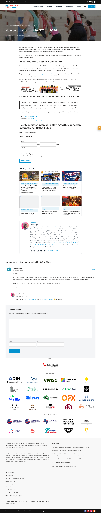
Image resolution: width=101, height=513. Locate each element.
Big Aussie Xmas (10, 475)
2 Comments (26, 35)
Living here (59, 6)
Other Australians (14, 25)
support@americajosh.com (63, 462)
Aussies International (12, 490)
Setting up (49, 6)
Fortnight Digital (17, 495)
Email (39, 341)
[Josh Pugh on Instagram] (38, 250)
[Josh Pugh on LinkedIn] (34, 250)
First (38, 144)
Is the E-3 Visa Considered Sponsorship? (63, 453)
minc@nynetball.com (31, 116)
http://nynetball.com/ (30, 299)
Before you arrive (38, 6)
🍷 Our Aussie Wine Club (12, 1)
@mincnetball (32, 118)
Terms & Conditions (11, 511)
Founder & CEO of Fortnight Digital (44, 245)
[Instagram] (92, 2)
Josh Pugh (10, 35)
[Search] (85, 7)
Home (7, 25)
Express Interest (25, 160)
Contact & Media (24, 1)
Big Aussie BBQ (10, 472)
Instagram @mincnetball (46, 74)
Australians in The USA (12, 493)
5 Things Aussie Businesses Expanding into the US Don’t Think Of (70, 447)
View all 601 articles (53, 250)
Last (57, 144)
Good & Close (9, 484)
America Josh (54, 227)
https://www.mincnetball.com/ (33, 121)
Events (79, 6)
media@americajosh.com (68, 466)
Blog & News (69, 6)
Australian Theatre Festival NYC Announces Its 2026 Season (69, 459)
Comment (12, 318)
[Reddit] (94, 2)
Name (11, 341)
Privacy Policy (39, 501)
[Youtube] (90, 2)
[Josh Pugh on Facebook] (41, 250)
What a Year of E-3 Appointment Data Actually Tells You (67, 450)
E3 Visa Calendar (10, 487)
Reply (93, 269)
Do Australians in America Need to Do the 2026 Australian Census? (71, 456)
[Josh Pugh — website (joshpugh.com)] (31, 250)
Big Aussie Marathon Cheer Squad (15, 478)
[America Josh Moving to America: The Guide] (12, 6)
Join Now (92, 6)
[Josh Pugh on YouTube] (44, 250)
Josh (64, 233)
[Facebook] (87, 2)
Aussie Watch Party (11, 481)
